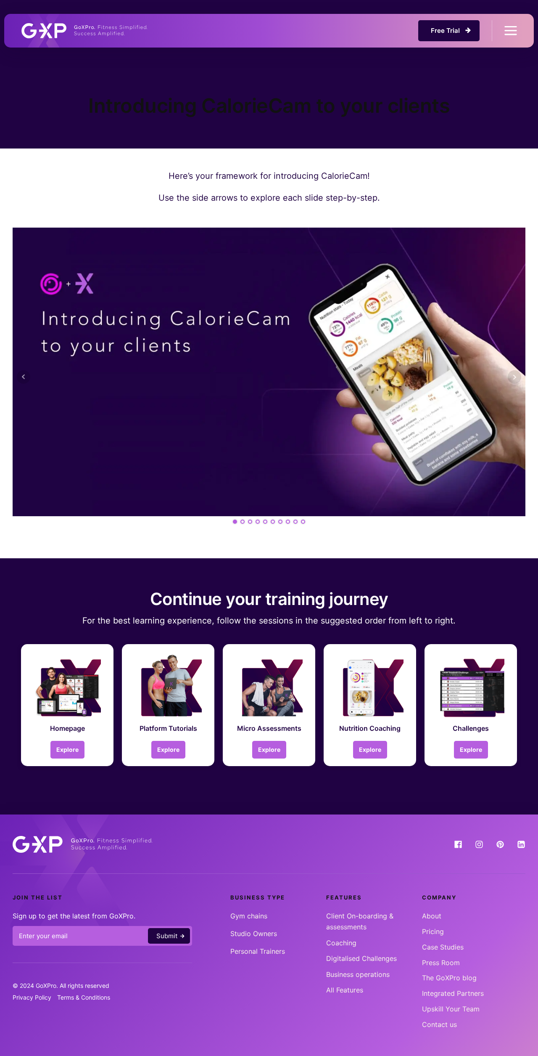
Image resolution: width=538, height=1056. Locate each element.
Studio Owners (253, 933)
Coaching (341, 943)
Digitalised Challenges (361, 958)
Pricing (433, 931)
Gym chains (248, 916)
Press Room (441, 962)
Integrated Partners (453, 993)
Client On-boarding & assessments (359, 921)
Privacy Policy (32, 997)
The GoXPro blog (449, 978)
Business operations (358, 974)
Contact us (439, 1024)
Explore (67, 749)
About (431, 916)
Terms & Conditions (83, 997)
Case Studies (443, 947)
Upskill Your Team (451, 1009)
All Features (344, 990)
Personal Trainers (257, 951)
